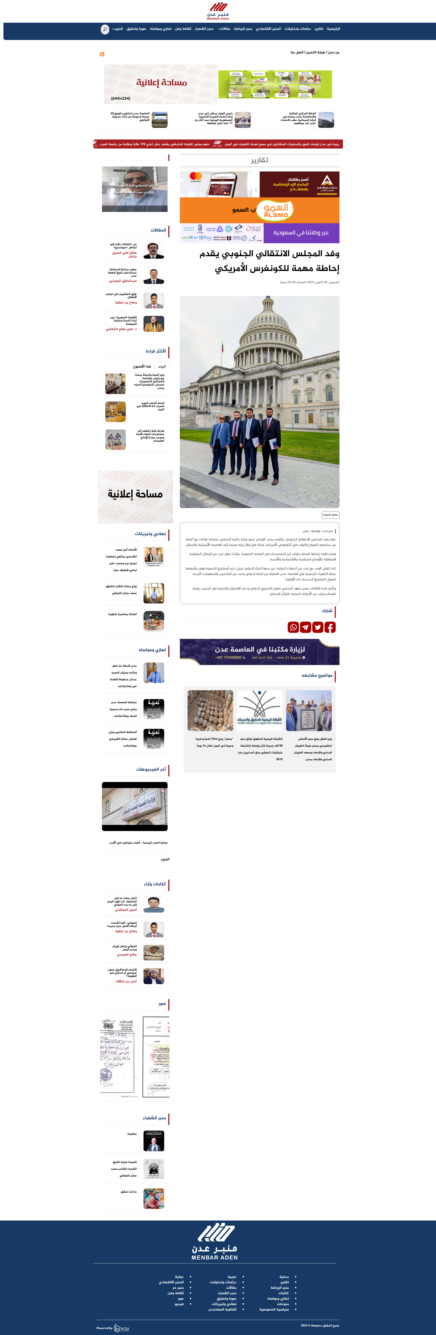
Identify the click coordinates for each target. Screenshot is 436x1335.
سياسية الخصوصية (274, 1310)
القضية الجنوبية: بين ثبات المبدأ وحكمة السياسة (123, 321)
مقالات (225, 29)
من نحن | (332, 53)
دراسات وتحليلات (298, 29)
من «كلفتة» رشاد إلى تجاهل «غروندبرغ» (123, 246)
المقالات (158, 230)
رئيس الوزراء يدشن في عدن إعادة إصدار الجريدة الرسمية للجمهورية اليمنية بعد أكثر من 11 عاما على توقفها (213, 118)
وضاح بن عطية (126, 302)
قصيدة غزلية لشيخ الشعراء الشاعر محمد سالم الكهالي (124, 1169)
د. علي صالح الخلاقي (121, 329)
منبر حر (178, 1288)
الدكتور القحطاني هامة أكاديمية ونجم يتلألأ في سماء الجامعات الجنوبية (134, 189)
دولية (179, 1277)
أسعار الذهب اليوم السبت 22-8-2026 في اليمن (150, 406)
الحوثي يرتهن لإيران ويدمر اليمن (124, 948)
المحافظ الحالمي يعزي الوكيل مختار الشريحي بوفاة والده (123, 739)
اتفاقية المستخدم (222, 1310)
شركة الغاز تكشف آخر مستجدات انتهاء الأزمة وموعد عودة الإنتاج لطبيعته (150, 436)
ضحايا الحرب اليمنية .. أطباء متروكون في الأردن (138, 842)
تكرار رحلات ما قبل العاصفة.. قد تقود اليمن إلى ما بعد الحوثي (122, 901)
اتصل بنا (297, 53)
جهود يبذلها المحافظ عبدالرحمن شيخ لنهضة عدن (122, 273)
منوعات (283, 1304)
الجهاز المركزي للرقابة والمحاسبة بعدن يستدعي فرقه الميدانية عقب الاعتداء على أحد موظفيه (298, 118)
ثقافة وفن (183, 29)
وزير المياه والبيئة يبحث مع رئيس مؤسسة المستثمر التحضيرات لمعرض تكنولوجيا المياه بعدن (149, 381)
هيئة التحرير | (314, 53)
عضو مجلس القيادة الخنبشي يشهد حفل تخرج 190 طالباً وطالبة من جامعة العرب (217, 144)
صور (162, 1003)
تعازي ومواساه (160, 29)
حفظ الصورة (330, 514)
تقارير (319, 29)
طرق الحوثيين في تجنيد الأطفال (121, 296)
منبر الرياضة (243, 29)
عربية (232, 1277)
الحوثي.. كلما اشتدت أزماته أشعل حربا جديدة (122, 925)
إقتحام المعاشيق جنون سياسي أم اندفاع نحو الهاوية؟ (122, 973)
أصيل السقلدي (126, 910)
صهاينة (132, 1134)
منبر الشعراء (204, 29)
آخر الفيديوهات (151, 769)
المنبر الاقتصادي (268, 29)
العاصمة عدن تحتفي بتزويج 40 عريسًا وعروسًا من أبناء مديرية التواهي (130, 117)
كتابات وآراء (155, 884)
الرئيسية (333, 29)
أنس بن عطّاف (126, 981)
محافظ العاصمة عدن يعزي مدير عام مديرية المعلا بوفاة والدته (123, 709)
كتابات (283, 1293)
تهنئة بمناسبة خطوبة (122, 614)
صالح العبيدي (127, 955)
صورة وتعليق (136, 29)
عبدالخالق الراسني (123, 281)
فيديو (179, 1304)
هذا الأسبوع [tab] (142, 367)
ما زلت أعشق (129, 1191)
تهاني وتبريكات (224, 1304)
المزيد (118, 29)
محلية (284, 1277)
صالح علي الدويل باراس (124, 255)
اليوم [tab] (162, 367)
